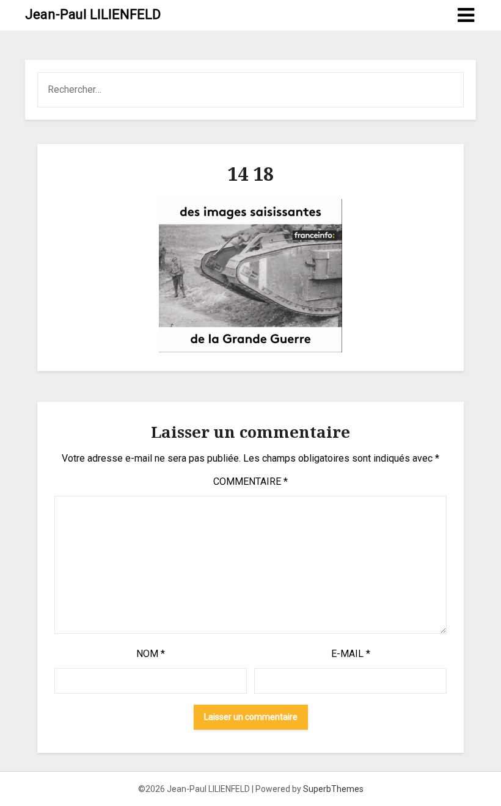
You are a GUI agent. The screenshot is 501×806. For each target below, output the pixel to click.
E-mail (350, 653)
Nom (150, 653)
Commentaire (250, 481)
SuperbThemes (333, 789)
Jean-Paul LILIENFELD (93, 14)
